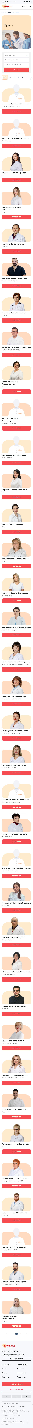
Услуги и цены (22, 1365)
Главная (4, 12)
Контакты (5, 1377)
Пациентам (21, 1377)
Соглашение (21, 1406)
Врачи (4, 1369)
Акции (4, 1373)
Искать (16, 69)
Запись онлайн (16, 1384)
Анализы (20, 1369)
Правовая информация (9, 1406)
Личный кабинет (16, 1390)
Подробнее (16, 111)
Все (4, 77)
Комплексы (21, 1373)
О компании (6, 1365)
